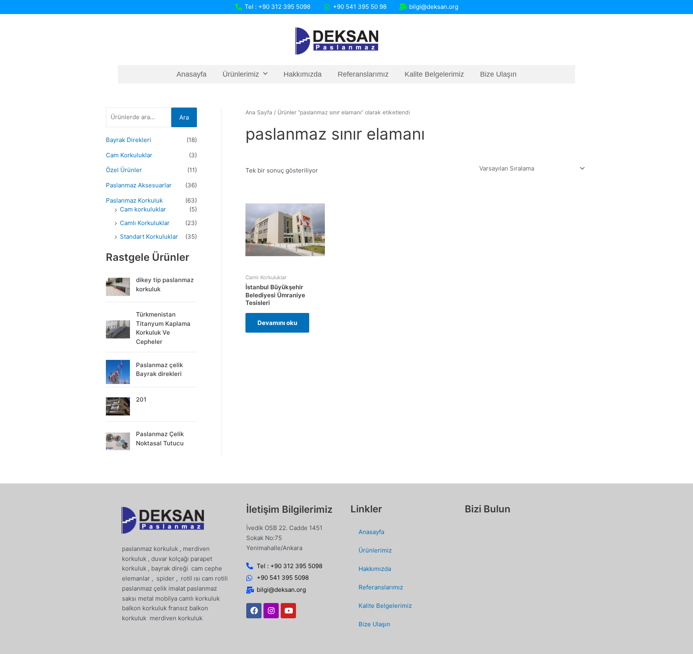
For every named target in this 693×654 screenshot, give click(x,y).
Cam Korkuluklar (129, 155)
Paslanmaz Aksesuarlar (139, 185)
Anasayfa (191, 74)
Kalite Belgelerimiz (434, 74)
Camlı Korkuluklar (145, 223)
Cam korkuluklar (143, 209)
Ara (184, 117)
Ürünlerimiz (241, 74)
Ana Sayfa (258, 112)
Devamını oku (277, 323)
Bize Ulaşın (498, 74)
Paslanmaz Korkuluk (134, 200)
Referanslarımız (363, 74)
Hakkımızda (303, 74)
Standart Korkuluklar (149, 236)
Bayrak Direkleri (128, 140)
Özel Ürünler (124, 170)
